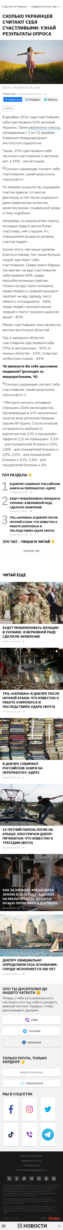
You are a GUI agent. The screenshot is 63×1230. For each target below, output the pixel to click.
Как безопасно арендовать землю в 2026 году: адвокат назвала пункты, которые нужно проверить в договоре (30, 896)
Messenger (34, 1042)
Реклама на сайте (32, 1165)
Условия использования (31, 1156)
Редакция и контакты (31, 1160)
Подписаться (34, 1083)
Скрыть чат (32, 551)
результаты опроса (44, 127)
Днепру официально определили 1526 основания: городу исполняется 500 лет (30, 964)
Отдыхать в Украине (14, 6)
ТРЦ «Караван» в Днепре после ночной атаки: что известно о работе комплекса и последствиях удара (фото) (31, 700)
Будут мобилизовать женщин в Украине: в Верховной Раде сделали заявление (35, 503)
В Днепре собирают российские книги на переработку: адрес (23, 768)
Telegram (34, 1031)
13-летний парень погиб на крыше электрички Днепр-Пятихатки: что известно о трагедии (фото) (28, 836)
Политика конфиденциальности (31, 1170)
